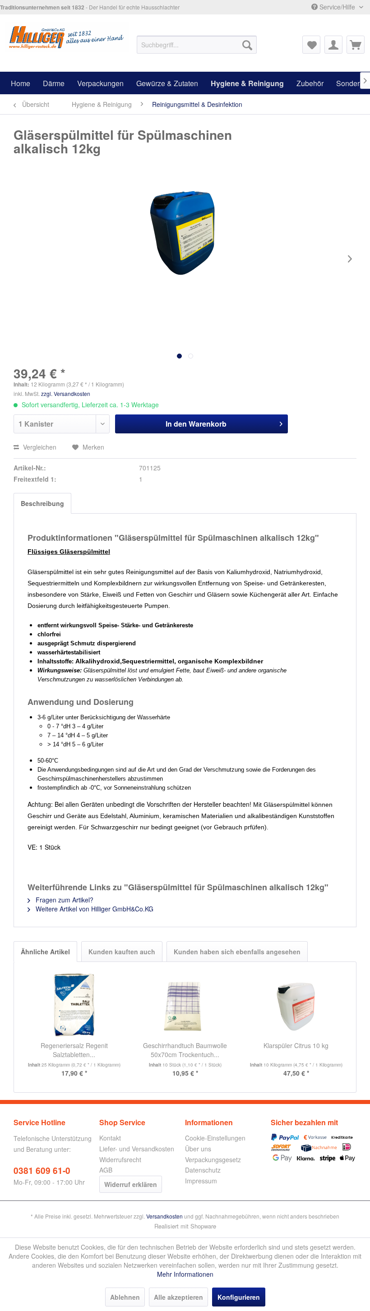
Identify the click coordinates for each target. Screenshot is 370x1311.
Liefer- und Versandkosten (136, 1148)
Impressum (201, 1180)
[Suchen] (247, 45)
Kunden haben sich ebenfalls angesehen (237, 951)
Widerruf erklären (130, 1184)
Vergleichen (38, 446)
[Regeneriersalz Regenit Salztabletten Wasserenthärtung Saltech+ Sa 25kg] (74, 1004)
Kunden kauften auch (121, 951)
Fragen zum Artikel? (63, 899)
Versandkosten (164, 1216)
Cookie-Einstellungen (215, 1137)
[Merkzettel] (311, 45)
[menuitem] (197, 45)
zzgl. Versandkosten (65, 393)
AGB (105, 1169)
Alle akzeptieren (178, 1297)
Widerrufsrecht (120, 1159)
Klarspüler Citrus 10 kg (296, 1045)
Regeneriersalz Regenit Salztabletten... (74, 1050)
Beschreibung (42, 503)
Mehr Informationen (185, 1274)
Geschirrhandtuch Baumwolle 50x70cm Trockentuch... (185, 1050)
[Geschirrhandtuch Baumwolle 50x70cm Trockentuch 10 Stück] (185, 1004)
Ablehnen (125, 1297)
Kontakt (110, 1137)
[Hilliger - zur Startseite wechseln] (67, 40)
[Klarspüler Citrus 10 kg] (296, 1004)
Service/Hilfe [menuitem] (337, 6)
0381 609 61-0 (42, 1170)
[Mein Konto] (333, 45)
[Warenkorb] (356, 45)
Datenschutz (203, 1169)
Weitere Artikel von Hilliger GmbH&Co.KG (93, 908)
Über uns (198, 1148)
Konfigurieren (238, 1297)
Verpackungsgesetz (213, 1159)
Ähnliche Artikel (45, 951)
